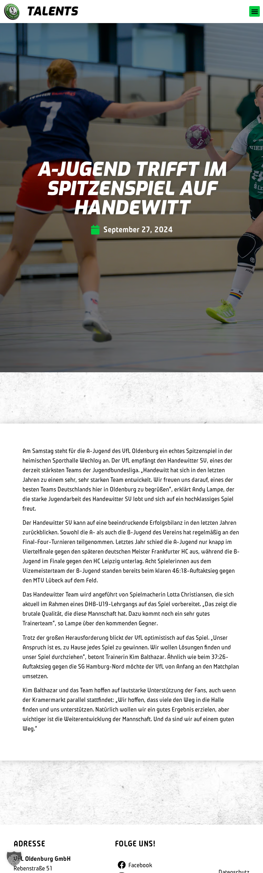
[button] (254, 11)
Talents (51, 11)
